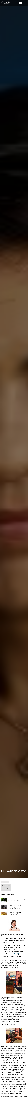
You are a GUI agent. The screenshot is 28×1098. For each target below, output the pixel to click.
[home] (9, 3)
